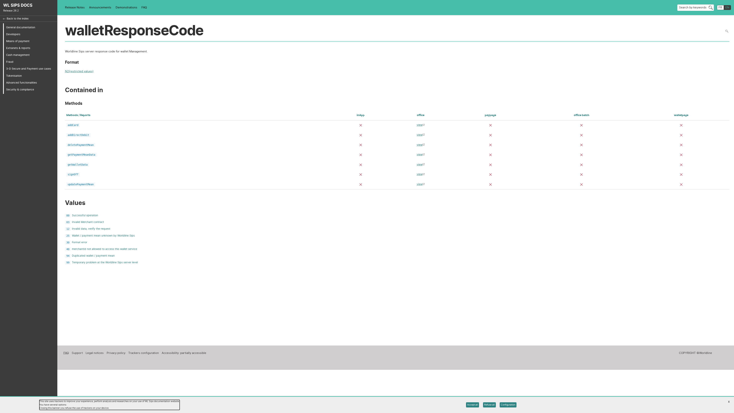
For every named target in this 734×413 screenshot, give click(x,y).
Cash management (18, 55)
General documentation (20, 27)
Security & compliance (20, 89)
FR (720, 7)
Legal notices (95, 353)
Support (77, 353)
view (419, 125)
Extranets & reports (18, 48)
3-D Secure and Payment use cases (28, 68)
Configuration (508, 405)
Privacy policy (116, 353)
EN (727, 7)
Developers (13, 34)
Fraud (9, 61)
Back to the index (18, 18)
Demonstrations (126, 7)
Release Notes (75, 7)
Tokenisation (14, 75)
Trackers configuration (143, 353)
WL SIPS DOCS (17, 5)
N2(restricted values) (79, 72)
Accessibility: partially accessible (184, 353)
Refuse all (489, 405)
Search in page (726, 31)
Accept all (472, 405)
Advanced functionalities (21, 82)
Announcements (100, 7)
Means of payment (17, 41)
